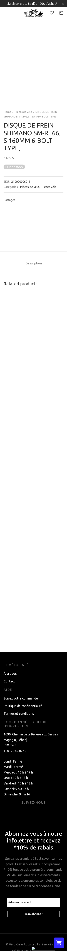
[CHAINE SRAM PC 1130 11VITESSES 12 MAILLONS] (18, 318)
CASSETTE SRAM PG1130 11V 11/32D (45, 394)
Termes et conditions (19, 713)
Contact (9, 681)
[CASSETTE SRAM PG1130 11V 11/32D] (49, 373)
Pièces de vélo (23, 111)
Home (7, 111)
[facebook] (29, 811)
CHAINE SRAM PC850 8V (14, 639)
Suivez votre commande (21, 698)
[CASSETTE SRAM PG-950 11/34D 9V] (49, 315)
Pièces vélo (49, 186)
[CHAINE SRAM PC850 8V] (18, 497)
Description (33, 263)
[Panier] (61, 13)
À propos (10, 673)
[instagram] (37, 811)
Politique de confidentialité (23, 706)
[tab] (33, 263)
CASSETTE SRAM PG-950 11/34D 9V (45, 335)
